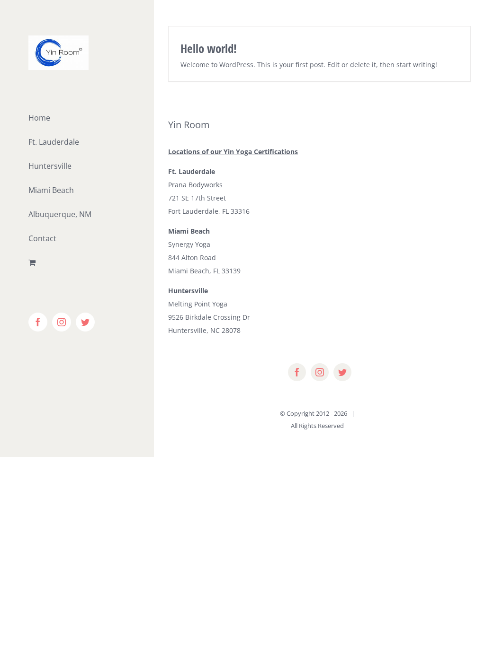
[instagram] (320, 372)
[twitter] (342, 372)
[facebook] (297, 372)
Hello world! (208, 48)
